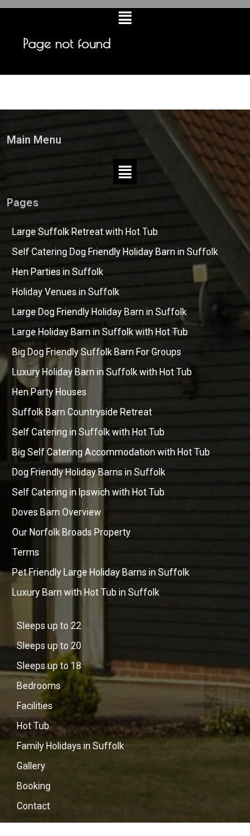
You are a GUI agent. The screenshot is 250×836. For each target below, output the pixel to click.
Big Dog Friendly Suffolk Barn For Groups (96, 352)
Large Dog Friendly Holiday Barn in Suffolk (99, 311)
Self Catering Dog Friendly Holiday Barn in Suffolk (115, 251)
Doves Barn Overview (56, 512)
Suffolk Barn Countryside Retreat (82, 412)
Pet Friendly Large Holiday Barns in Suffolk (100, 572)
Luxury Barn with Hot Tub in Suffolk (85, 592)
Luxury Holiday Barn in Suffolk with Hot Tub (102, 372)
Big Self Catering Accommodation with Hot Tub (111, 452)
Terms (25, 552)
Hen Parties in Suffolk (57, 271)
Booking (34, 786)
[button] (124, 17)
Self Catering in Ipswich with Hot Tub (88, 492)
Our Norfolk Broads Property (71, 532)
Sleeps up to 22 (49, 625)
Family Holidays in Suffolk (70, 746)
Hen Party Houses (49, 392)
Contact (33, 806)
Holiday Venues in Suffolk (65, 291)
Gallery (31, 766)
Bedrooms (39, 685)
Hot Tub (33, 725)
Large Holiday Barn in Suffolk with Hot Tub (100, 332)
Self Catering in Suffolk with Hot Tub (88, 432)
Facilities (35, 705)
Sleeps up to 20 (49, 645)
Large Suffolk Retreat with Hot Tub (85, 231)
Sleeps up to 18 (49, 665)
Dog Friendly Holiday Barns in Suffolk (88, 472)
